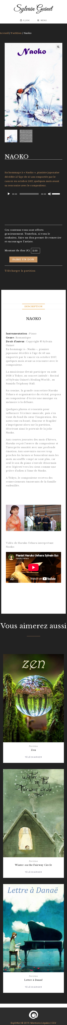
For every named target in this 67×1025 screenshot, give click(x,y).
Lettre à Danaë (33, 980)
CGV (54, 1023)
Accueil (4, 33)
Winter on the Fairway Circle (33, 865)
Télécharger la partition (20, 270)
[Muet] (49, 193)
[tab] (33, 306)
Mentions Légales (40, 1023)
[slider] (56, 193)
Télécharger (33, 757)
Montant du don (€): (17, 250)
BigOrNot (16, 1023)
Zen (33, 750)
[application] (33, 194)
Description (33, 306)
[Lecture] (8, 193)
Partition (16, 33)
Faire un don (23, 259)
